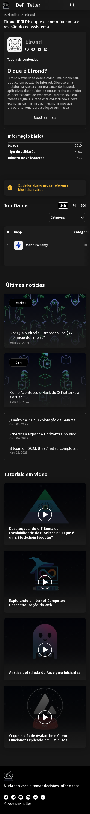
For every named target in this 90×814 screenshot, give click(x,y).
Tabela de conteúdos (22, 60)
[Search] (72, 5)
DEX (87, 245)
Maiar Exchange (37, 245)
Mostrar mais (45, 117)
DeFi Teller (12, 15)
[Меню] (83, 5)
